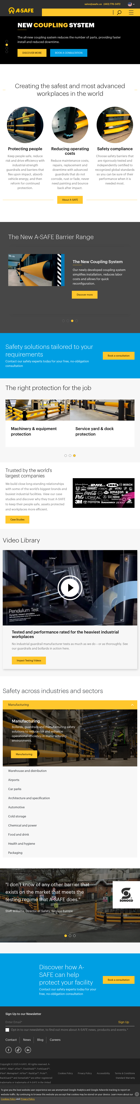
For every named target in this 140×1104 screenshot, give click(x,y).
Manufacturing (24, 754)
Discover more (85, 295)
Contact (11, 1039)
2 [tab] (6, 45)
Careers (55, 1039)
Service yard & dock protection (102, 423)
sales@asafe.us (93, 4)
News (27, 1039)
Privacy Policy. (28, 1099)
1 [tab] (6, 41)
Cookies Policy (65, 1073)
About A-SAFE (70, 200)
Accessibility (103, 1073)
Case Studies (17, 519)
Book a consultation (119, 356)
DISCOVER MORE (32, 53)
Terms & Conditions (125, 1073)
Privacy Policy (85, 1073)
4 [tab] (6, 51)
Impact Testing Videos (29, 660)
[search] (117, 12)
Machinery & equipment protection (37, 423)
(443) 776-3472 (112, 4)
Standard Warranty (125, 1078)
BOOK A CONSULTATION (68, 53)
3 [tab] (6, 48)
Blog (40, 1039)
